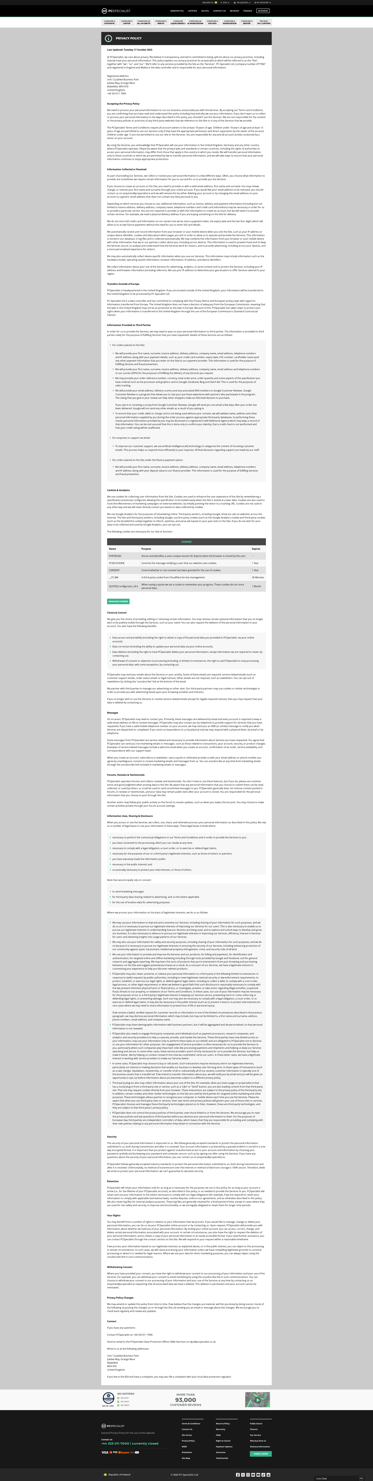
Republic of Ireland (119, 1474)
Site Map (186, 1458)
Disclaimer (187, 1452)
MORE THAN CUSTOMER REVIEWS (185, 1400)
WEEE (184, 1446)
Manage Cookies (118, 601)
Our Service (255, 1435)
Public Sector (256, 1423)
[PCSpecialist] (115, 11)
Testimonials (222, 1458)
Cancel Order (261, 1454)
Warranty (220, 1429)
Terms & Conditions (191, 1423)
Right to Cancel (223, 1440)
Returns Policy (223, 1423)
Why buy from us (258, 1440)
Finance (247, 11)
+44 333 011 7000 (115, 1443)
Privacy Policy (188, 1440)
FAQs (218, 1435)
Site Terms (187, 1435)
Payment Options (224, 1446)
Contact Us (187, 1429)
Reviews (234, 11)
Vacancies (220, 1452)
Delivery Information (260, 1446)
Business (263, 11)
